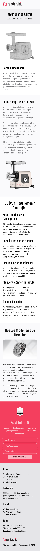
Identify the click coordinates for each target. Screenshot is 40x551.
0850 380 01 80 (16, 525)
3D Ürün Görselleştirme (12, 512)
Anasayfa (11, 19)
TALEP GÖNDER (20, 457)
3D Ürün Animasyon (11, 515)
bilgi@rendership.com (18, 531)
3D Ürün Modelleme (11, 509)
